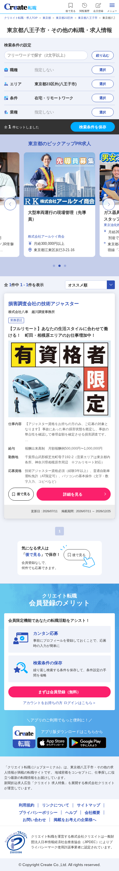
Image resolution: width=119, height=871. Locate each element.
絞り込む (102, 55)
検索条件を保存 (92, 127)
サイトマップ (88, 805)
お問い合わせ (34, 819)
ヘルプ (71, 812)
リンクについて (55, 805)
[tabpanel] (46, 204)
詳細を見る (72, 494)
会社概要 (92, 812)
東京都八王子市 (87, 17)
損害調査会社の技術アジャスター (43, 303)
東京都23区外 (64, 17)
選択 (102, 70)
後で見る (23, 494)
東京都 (47, 17)
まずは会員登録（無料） (59, 692)
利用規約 (26, 805)
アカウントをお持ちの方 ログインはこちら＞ (59, 703)
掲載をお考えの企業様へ (75, 819)
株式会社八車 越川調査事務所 (31, 312)
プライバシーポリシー (38, 812)
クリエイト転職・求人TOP (21, 17)
